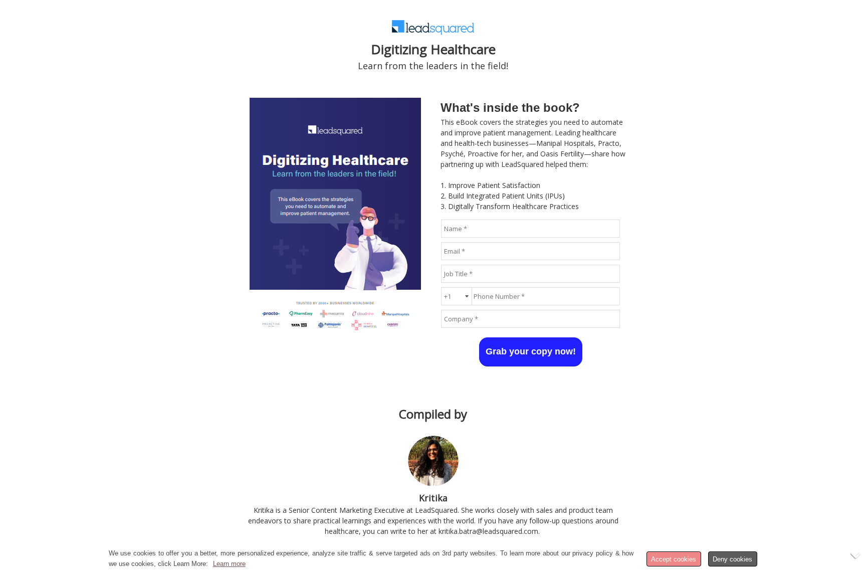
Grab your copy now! (531, 351)
